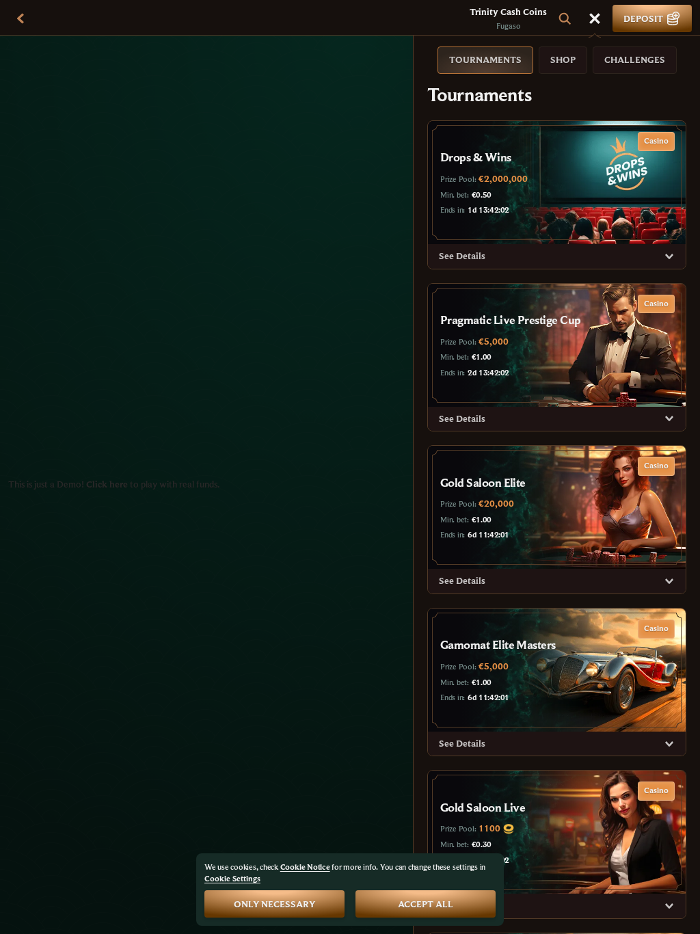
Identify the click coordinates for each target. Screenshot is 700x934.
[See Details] (669, 256)
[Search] (564, 18)
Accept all (425, 904)
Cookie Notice (305, 867)
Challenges (634, 59)
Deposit (643, 18)
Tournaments (485, 59)
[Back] (20, 18)
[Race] (594, 18)
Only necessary (274, 904)
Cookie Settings (232, 878)
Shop (563, 59)
